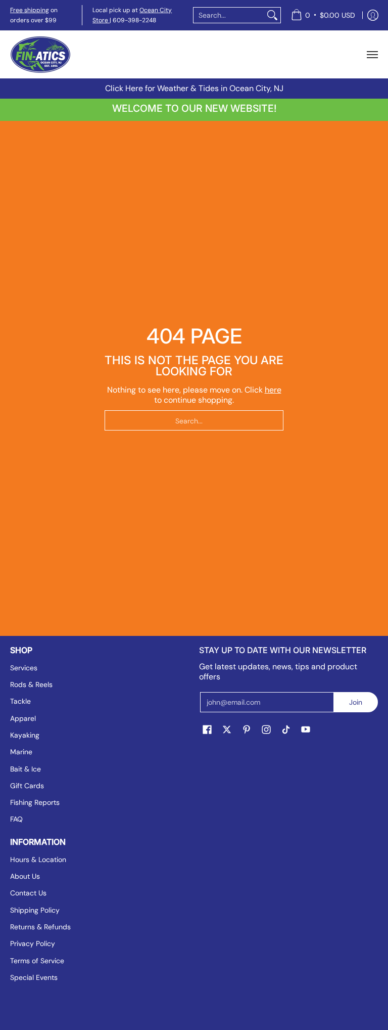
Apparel (23, 718)
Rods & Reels (31, 684)
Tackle (20, 701)
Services (23, 667)
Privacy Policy (32, 943)
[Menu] (372, 54)
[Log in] (373, 15)
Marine (21, 751)
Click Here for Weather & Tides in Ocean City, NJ (194, 88)
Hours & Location (38, 859)
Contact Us (28, 892)
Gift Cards (27, 785)
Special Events (34, 977)
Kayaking (24, 735)
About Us (25, 876)
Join (355, 702)
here (273, 389)
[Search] (272, 15)
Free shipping (29, 10)
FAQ (16, 819)
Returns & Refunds (40, 926)
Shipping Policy (35, 910)
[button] (207, 730)
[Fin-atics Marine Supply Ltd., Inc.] (40, 54)
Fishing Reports (35, 802)
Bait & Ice (25, 769)
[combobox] (228, 15)
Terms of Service (37, 960)
